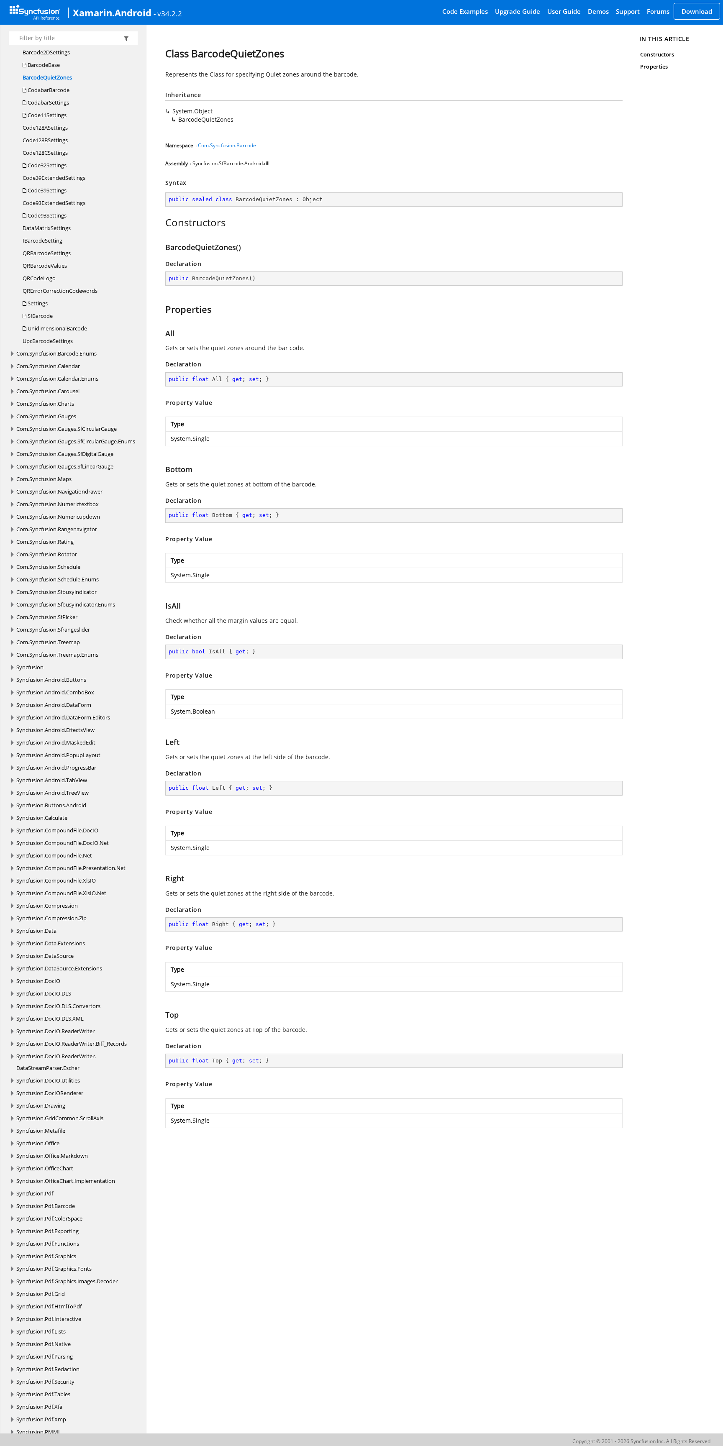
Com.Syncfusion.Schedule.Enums (57, 579)
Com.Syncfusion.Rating (45, 541)
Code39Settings (46, 190)
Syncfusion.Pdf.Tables (43, 1394)
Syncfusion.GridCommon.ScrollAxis (59, 1118)
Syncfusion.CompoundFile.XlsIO (56, 880)
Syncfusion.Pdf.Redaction (47, 1369)
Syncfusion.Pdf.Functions (47, 1243)
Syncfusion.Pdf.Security (45, 1381)
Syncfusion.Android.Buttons (51, 679)
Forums (658, 11)
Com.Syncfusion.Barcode (227, 145)
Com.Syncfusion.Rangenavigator (56, 529)
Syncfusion (30, 667)
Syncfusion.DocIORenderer (49, 1093)
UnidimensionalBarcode (56, 328)
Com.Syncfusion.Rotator (46, 554)
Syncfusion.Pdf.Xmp (41, 1419)
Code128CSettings (45, 152)
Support (628, 11)
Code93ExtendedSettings (54, 203)
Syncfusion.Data (36, 930)
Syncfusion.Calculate (41, 818)
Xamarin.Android (112, 12)
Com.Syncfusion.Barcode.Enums (56, 353)
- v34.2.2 (168, 13)
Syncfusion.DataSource (45, 956)
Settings (37, 303)
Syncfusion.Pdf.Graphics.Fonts (54, 1268)
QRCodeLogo (39, 278)
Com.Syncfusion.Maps (44, 479)
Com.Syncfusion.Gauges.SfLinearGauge (64, 466)
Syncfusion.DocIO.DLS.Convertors (58, 1006)
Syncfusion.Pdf (34, 1193)
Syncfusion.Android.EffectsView (55, 730)
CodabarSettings (47, 102)
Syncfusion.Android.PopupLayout (58, 755)
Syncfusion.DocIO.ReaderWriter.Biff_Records (71, 1043)
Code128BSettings (45, 140)
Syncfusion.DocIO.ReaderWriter (55, 1031)
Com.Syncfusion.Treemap (48, 642)
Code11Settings (46, 115)
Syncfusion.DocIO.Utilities (48, 1080)
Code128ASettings (45, 127)
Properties (654, 66)
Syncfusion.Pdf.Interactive (48, 1319)
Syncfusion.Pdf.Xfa (39, 1406)
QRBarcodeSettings (47, 253)
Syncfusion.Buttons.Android (51, 805)
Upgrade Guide (517, 11)
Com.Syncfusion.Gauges (46, 416)
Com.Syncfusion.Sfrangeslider (53, 629)
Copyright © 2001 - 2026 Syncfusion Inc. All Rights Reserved (641, 1441)
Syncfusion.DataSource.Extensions (59, 968)
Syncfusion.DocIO (38, 981)
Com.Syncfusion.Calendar (48, 366)
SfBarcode (39, 316)
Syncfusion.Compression (47, 905)
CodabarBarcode (47, 90)
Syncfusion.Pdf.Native (43, 1344)
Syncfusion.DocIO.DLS (43, 993)
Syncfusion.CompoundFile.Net (54, 855)
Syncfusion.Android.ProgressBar (56, 767)
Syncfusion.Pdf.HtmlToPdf (49, 1306)
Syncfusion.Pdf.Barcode (45, 1206)
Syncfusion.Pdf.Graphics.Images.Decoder (67, 1281)
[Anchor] (161, 222)
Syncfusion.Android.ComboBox (55, 692)
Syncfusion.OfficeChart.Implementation (65, 1181)
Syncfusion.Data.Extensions (50, 943)
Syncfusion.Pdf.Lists (41, 1331)
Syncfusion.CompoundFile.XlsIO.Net (61, 893)
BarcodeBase (43, 65)
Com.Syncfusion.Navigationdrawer (59, 491)
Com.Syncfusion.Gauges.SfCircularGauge (66, 429)
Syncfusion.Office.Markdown (52, 1155)
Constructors (657, 54)
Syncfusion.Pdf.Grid (40, 1294)
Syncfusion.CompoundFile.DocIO (57, 830)
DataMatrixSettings (47, 228)
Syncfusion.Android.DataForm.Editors (63, 717)
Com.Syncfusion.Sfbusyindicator (56, 592)
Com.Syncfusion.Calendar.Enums (57, 378)
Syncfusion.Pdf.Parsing (44, 1356)
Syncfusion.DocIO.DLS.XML (50, 1018)
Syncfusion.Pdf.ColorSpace (49, 1218)
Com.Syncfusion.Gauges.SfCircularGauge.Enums (75, 441)
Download (697, 11)
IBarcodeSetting (42, 240)
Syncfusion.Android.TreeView (52, 792)
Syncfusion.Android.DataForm (53, 705)
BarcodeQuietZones (47, 77)
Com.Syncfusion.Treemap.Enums (57, 654)
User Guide (564, 11)
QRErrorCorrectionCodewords (60, 290)
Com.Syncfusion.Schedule (48, 567)
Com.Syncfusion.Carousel (47, 391)
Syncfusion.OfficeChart (44, 1168)
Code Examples (465, 11)
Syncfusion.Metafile (40, 1130)
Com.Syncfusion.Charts (45, 403)
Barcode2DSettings (46, 52)
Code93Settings (46, 215)
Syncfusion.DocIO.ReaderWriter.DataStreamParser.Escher (56, 1062)
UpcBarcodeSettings (48, 341)
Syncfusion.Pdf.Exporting (47, 1231)
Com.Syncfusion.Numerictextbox (57, 504)
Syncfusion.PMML (38, 1432)
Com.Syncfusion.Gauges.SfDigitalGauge (64, 454)
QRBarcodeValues (45, 265)
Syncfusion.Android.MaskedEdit (55, 742)
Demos (598, 11)
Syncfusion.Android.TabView (51, 780)
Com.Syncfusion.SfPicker (46, 617)
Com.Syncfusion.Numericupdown (58, 516)
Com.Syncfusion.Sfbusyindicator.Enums (65, 604)
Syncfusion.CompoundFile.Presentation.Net (71, 868)
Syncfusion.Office (37, 1143)
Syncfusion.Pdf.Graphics (46, 1256)
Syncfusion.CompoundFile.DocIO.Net (62, 843)
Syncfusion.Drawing (40, 1105)
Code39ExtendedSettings (54, 178)
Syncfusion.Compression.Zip (51, 918)
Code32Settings (46, 165)
